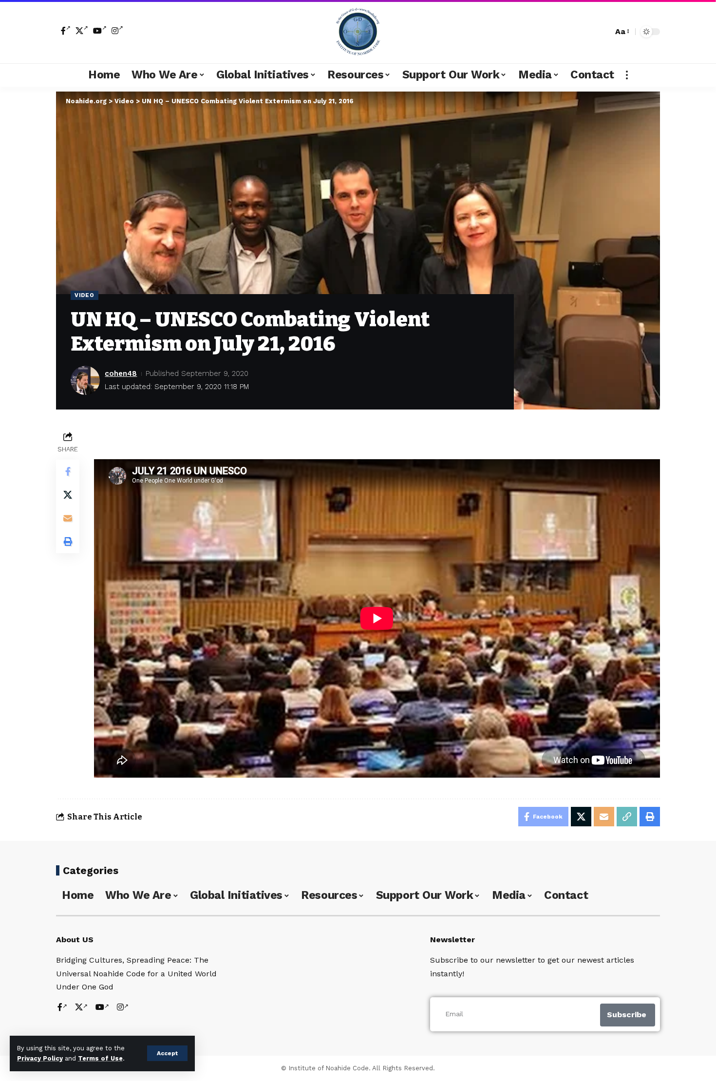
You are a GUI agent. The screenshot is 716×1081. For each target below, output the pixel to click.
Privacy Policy (40, 1058)
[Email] (67, 518)
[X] (82, 31)
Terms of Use (100, 1058)
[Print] (67, 541)
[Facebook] (65, 31)
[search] (603, 32)
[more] (627, 75)
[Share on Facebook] (67, 471)
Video (84, 295)
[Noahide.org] (357, 31)
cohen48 (121, 373)
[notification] (588, 32)
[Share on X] (67, 494)
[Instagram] (117, 31)
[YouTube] (100, 31)
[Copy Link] (627, 816)
